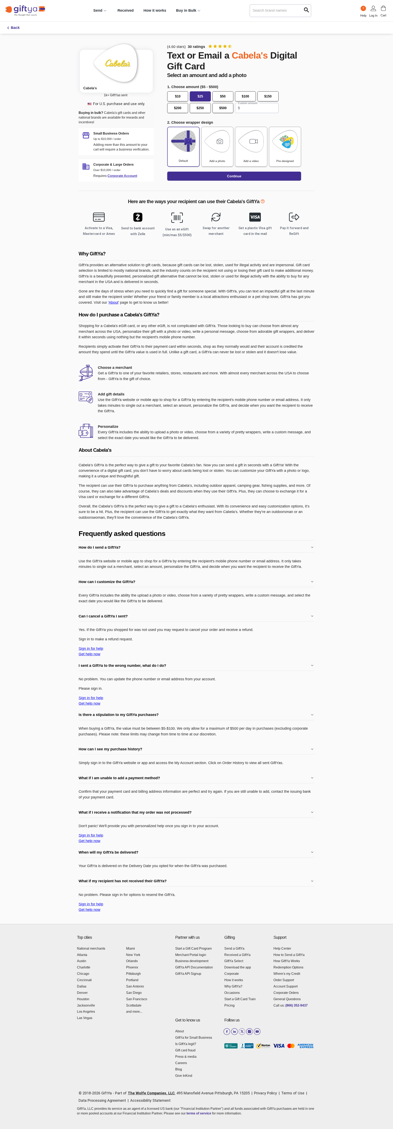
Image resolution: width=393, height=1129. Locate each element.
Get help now (89, 654)
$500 (223, 108)
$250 (200, 108)
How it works (154, 10)
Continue (234, 176)
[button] (196, 253)
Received (125, 10)
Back (15, 28)
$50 (223, 96)
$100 (245, 96)
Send (97, 10)
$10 (178, 96)
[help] (262, 202)
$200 (177, 108)
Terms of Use (292, 1093)
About (113, 302)
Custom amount (247, 103)
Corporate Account (122, 176)
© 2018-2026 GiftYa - (96, 1093)
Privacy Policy (265, 1093)
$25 (200, 96)
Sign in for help (91, 648)
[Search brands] (306, 10)
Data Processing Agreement (102, 1100)
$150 (268, 96)
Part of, (182, 1093)
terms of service (198, 1113)
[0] (383, 8)
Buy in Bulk (186, 10)
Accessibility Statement (150, 1100)
